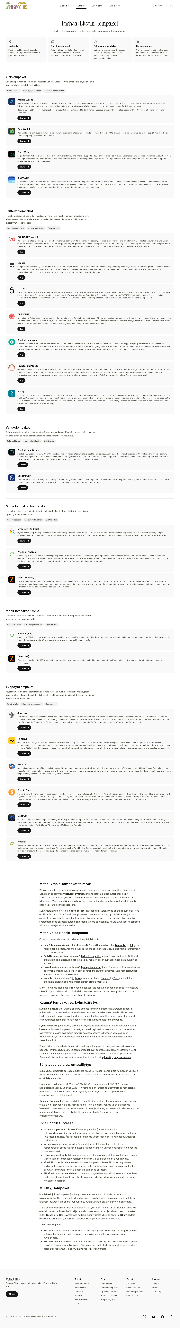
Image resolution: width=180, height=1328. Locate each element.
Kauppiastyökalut (109, 1299)
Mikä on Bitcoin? (82, 1283)
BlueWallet (120, 945)
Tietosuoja (157, 1291)
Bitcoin (64, 5)
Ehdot (155, 1287)
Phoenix (105, 978)
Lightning (77, 978)
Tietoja (155, 1283)
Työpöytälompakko (91, 967)
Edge (132, 945)
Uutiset (113, 5)
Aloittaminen (80, 1287)
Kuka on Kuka (132, 1295)
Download (24, 118)
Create (23, 465)
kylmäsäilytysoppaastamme (116, 1057)
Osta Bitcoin (106, 1283)
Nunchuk (51, 1215)
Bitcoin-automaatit (109, 1295)
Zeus (116, 978)
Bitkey (123, 1215)
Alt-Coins (97, 5)
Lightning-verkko (109, 1291)
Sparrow (64, 1215)
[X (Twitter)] (144, 1316)
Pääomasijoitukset (134, 1291)
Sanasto (79, 1295)
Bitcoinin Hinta (81, 1299)
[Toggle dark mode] (171, 6)
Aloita (12, 1294)
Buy (21, 252)
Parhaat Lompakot (109, 1287)
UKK (77, 1303)
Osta (80, 5)
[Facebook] (162, 1316)
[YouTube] (153, 1316)
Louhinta (79, 1291)
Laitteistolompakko (91, 956)
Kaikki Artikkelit (133, 1287)
